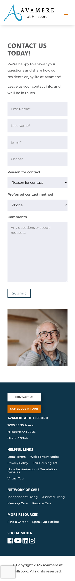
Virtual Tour (16, 478)
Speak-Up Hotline (45, 522)
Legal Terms (17, 457)
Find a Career (18, 522)
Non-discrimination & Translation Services (32, 471)
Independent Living (23, 497)
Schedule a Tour (24, 408)
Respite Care (41, 503)
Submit (19, 293)
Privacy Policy (18, 463)
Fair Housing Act (45, 463)
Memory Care (18, 503)
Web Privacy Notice (45, 457)
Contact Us (24, 397)
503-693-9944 (18, 438)
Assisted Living (53, 497)
